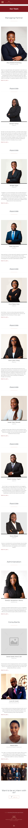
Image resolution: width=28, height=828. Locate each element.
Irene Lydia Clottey (14, 360)
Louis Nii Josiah (14, 701)
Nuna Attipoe (14, 536)
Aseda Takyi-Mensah (14, 422)
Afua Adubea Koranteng (14, 63)
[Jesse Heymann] (14, 243)
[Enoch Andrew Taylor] (14, 476)
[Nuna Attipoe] (14, 533)
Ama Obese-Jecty (14, 304)
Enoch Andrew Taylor (14, 479)
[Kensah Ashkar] (14, 121)
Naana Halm (14, 745)
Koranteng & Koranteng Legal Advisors (15, 812)
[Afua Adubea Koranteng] (14, 60)
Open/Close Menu (2, 2)
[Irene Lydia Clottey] (14, 358)
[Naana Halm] (14, 743)
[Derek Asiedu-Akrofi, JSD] (14, 654)
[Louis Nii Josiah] (14, 698)
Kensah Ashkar (14, 123)
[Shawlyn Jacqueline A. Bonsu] (14, 597)
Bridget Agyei (14, 185)
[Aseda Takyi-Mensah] (14, 419)
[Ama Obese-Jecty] (14, 301)
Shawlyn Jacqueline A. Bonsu (14, 600)
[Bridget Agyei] (14, 183)
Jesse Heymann (14, 246)
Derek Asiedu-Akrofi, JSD (14, 656)
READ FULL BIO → (5, 80)
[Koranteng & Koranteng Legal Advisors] (9, 2)
